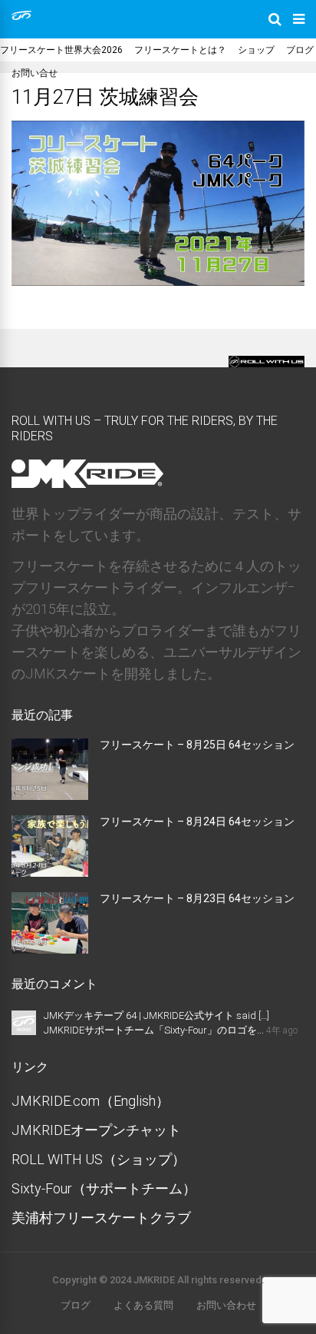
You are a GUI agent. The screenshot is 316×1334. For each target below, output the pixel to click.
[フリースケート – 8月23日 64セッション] (50, 949)
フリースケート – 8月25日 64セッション (197, 744)
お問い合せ (35, 73)
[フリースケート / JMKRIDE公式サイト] (21, 17)
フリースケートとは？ (180, 50)
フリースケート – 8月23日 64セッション (197, 898)
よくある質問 (143, 1305)
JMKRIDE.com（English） (91, 1101)
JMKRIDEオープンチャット (96, 1130)
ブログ (300, 50)
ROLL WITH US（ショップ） (99, 1159)
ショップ (256, 50)
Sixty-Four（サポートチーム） (104, 1188)
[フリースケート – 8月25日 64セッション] (50, 795)
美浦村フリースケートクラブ (101, 1218)
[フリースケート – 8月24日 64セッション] (50, 872)
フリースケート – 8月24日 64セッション (197, 821)
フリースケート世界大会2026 (61, 50)
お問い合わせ (226, 1305)
